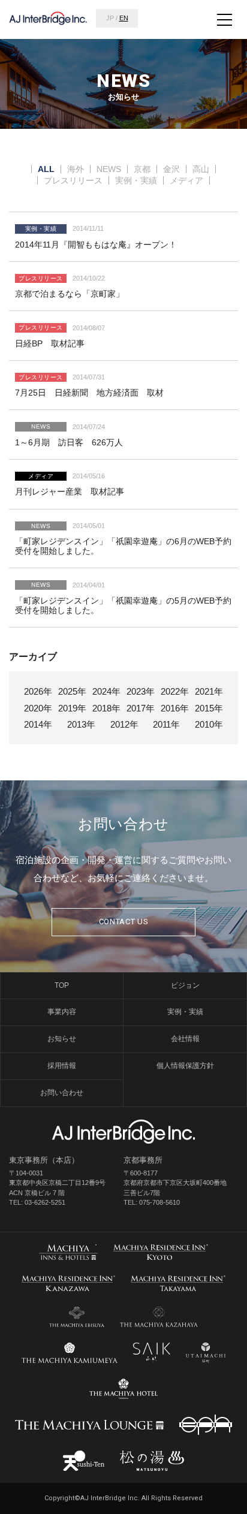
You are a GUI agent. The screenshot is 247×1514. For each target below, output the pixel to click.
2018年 (106, 708)
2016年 (175, 708)
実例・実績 (136, 180)
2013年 (81, 724)
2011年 (166, 724)
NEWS (109, 169)
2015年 (209, 708)
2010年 (209, 724)
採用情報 (61, 1065)
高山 (200, 169)
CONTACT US (124, 921)
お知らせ (61, 1039)
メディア (186, 180)
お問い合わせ (61, 1092)
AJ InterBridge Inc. (123, 1131)
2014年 (38, 724)
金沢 (171, 169)
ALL (46, 169)
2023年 (140, 691)
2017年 (140, 708)
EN (123, 18)
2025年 (72, 691)
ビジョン (185, 985)
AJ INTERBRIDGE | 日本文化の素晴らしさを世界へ (48, 18)
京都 (142, 169)
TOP (62, 985)
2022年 (175, 691)
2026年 (38, 691)
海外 (75, 169)
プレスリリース (73, 180)
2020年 (38, 708)
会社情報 (185, 1039)
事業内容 (61, 1012)
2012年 (124, 724)
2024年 (106, 691)
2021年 (209, 691)
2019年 (72, 708)
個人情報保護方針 (185, 1065)
